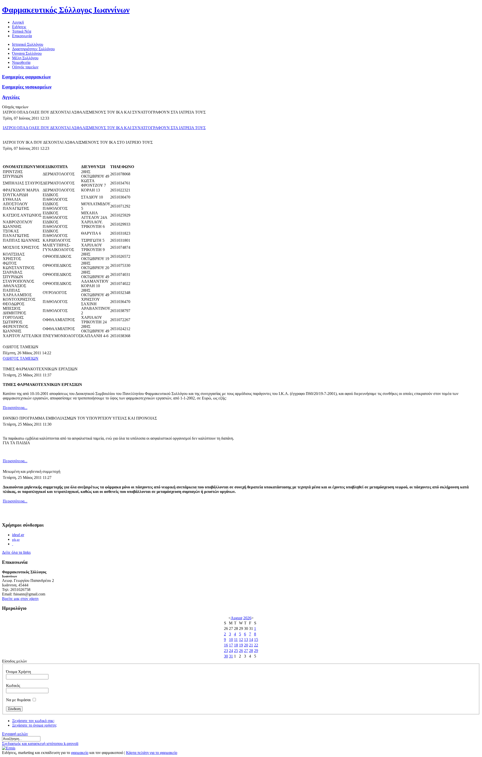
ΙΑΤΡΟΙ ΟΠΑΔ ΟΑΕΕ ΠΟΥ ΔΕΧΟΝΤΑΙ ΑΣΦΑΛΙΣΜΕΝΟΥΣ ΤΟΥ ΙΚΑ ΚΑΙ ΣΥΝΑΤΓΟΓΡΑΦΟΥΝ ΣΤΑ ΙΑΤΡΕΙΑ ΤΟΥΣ (104, 128)
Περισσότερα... (15, 408)
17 (231, 645)
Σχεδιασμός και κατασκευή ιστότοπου (33, 743)
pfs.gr (16, 539)
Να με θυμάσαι (18, 700)
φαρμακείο (79, 752)
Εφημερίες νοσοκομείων (26, 86)
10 (231, 639)
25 (236, 650)
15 (256, 639)
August (236, 618)
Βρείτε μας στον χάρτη (20, 598)
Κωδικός (13, 685)
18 (236, 645)
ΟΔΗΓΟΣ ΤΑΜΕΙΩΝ (20, 358)
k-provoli (71, 743)
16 (226, 645)
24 (231, 650)
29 (256, 650)
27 (246, 650)
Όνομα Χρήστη (18, 672)
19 (241, 645)
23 (226, 650)
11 (236, 639)
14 (251, 639)
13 (246, 639)
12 (241, 639)
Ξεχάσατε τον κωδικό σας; (33, 721)
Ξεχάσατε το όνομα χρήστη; (34, 725)
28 (251, 650)
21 (251, 645)
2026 (247, 618)
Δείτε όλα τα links (16, 552)
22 (256, 645)
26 (241, 650)
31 (231, 656)
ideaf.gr (18, 535)
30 (226, 656)
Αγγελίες (11, 97)
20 (246, 645)
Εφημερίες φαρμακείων (26, 76)
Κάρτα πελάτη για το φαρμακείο (151, 752)
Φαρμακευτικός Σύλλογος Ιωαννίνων (66, 9)
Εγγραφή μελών (15, 734)
